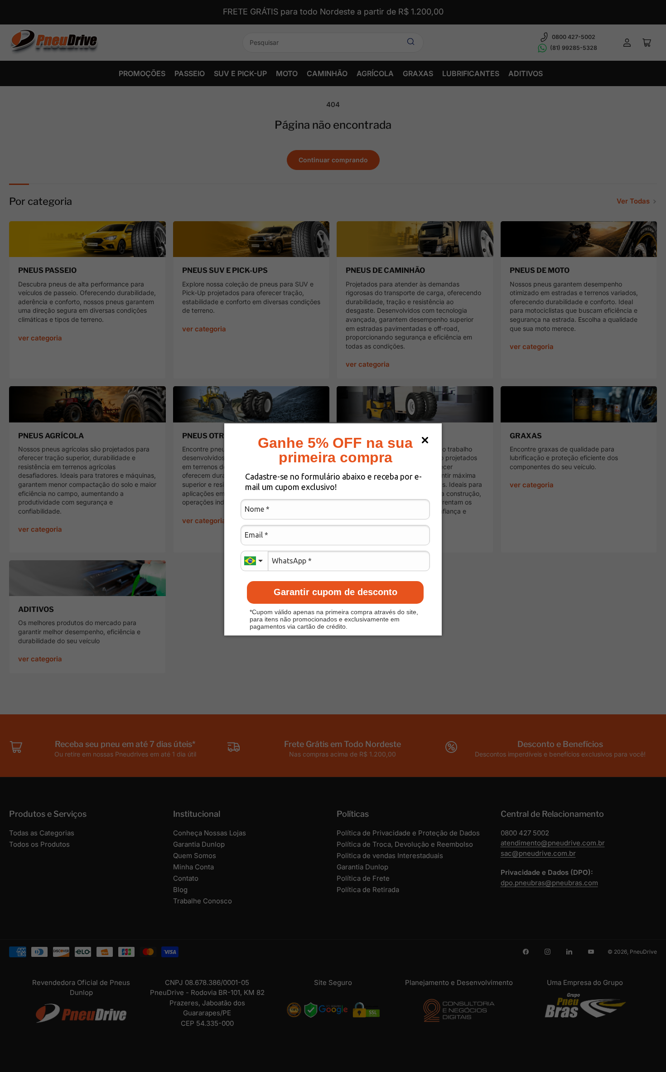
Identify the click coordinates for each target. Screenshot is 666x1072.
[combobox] (254, 561)
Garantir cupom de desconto (335, 592)
